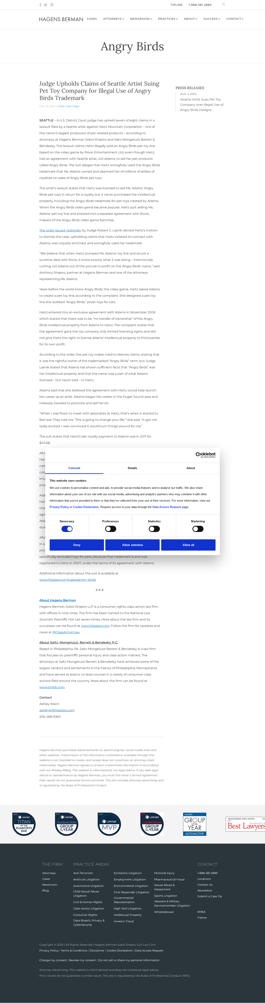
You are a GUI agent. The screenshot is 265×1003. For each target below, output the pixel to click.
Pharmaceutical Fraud (169, 879)
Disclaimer (97, 950)
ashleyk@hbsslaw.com (56, 710)
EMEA (201, 912)
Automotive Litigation (88, 886)
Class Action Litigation (88, 908)
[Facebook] (40, 5)
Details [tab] (132, 467)
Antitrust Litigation (86, 879)
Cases (92, 19)
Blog (45, 890)
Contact (233, 19)
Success (211, 19)
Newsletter (204, 890)
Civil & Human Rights (87, 902)
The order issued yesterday (60, 230)
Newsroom (140, 19)
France (202, 917)
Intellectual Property (128, 915)
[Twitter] (46, 5)
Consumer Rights (85, 915)
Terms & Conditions (74, 950)
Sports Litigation (165, 895)
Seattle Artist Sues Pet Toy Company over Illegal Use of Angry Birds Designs (201, 105)
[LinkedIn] (52, 5)
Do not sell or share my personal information (128, 960)
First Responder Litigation (131, 892)
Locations (204, 879)
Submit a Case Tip (209, 896)
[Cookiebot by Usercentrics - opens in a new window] (199, 455)
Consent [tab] (74, 467)
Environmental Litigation (131, 886)
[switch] (110, 529)
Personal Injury (164, 873)
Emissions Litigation (128, 873)
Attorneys (112, 19)
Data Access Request (149, 950)
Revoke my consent (82, 960)
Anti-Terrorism (83, 873)
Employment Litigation (130, 879)
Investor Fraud (123, 921)
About (189, 19)
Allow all (188, 545)
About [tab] (190, 467)
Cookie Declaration (119, 950)
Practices (166, 19)
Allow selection (132, 545)
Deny (76, 545)
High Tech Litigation (127, 908)
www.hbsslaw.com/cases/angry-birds (67, 580)
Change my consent (53, 960)
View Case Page (68, 106)
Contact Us (205, 884)
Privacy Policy (61, 770)
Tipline (177, 5)
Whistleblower (164, 912)
